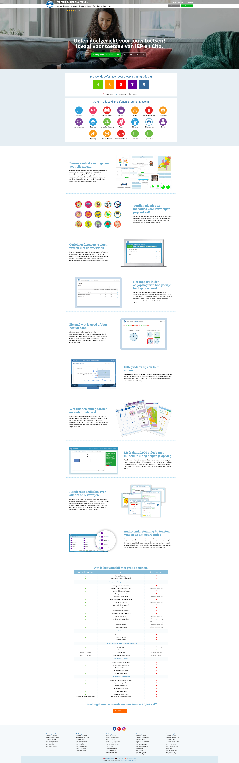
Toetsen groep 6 (110, 734)
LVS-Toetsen (149, 139)
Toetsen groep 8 (170, 734)
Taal (93, 115)
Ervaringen (73, 6)
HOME (174, 2)
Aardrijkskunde (79, 127)
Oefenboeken (101, 6)
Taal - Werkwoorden (51, 746)
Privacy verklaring (126, 760)
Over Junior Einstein (85, 6)
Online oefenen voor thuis (134, 55)
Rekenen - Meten (51, 739)
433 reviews (81, 11)
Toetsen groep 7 (140, 734)
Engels (163, 127)
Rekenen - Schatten (141, 743)
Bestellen (66, 6)
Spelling (93, 139)
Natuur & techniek (149, 115)
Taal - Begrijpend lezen (52, 743)
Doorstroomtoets (121, 139)
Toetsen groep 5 (80, 734)
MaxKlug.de (120, 759)
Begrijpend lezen (107, 115)
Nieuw (109, 6)
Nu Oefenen (187, 6)
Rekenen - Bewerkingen (52, 737)
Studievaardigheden (81, 750)
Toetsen (135, 139)
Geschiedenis (163, 115)
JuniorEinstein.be (131, 759)
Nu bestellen (120, 711)
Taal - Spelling (50, 745)
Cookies (134, 760)
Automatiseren (107, 139)
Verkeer (135, 115)
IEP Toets (121, 115)
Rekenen (79, 115)
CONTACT (181, 2)
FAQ (94, 6)
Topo (121, 127)
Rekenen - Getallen (51, 735)
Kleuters (135, 127)
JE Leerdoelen (149, 127)
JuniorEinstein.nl (109, 759)
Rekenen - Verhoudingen (113, 741)
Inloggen (189, 2)
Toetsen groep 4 (51, 734)
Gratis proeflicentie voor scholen (106, 55)
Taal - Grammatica (81, 748)
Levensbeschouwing (107, 127)
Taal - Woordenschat (52, 741)
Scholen (59, 6)
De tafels (93, 127)
